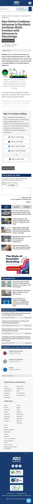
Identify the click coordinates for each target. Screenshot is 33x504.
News (9, 16)
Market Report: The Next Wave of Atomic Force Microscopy (21, 292)
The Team (19, 423)
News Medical (20, 393)
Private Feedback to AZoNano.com (21, 199)
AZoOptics (7, 393)
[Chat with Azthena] (28, 500)
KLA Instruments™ (9, 343)
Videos (6, 412)
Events (18, 410)
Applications (20, 414)
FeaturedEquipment (27, 206)
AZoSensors (19, 386)
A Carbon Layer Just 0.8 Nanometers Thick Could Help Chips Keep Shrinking (22, 212)
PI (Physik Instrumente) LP (12, 325)
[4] (6, 238)
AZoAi (18, 391)
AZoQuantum (20, 388)
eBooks (18, 407)
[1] (6, 213)
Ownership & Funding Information (10, 447)
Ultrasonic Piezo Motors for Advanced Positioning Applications (15, 322)
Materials (19, 412)
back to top (27, 453)
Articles (6, 407)
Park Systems (8, 333)
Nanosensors (16, 16)
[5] (6, 247)
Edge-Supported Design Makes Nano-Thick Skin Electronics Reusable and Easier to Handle (21, 230)
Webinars (6, 414)
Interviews (7, 416)
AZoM (5, 386)
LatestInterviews (16, 206)
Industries (19, 416)
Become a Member (9, 429)
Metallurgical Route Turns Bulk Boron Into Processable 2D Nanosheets (22, 239)
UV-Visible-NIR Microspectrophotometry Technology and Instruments (16, 314)
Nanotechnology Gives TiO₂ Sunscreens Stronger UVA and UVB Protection (22, 247)
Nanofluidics (5, 17)
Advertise (6, 436)
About (5, 425)
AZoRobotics (7, 388)
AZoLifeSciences (21, 395)
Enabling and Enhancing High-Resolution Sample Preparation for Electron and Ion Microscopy (16, 338)
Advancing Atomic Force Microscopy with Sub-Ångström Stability (16, 330)
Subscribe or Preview (14, 353)
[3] (6, 230)
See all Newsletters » (8, 376)
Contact (6, 434)
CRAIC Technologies (10, 317)
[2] (6, 221)
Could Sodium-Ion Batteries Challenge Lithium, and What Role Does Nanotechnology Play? (21, 302)
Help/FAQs (19, 418)
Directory (6, 418)
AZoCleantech (8, 391)
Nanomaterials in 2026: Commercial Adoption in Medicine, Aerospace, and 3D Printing (22, 284)
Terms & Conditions (9, 438)
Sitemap (18, 421)
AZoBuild (6, 395)
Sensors (11, 367)
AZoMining (7, 397)
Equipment (7, 410)
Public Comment (26, 197)
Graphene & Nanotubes (16, 359)
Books (18, 405)
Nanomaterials (26, 16)
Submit (28, 202)
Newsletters (7, 432)
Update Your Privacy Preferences (17, 499)
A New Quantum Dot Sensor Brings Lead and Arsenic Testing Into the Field (21, 221)
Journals (6, 421)
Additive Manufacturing (16, 351)
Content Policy (8, 444)
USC (12, 54)
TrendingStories (6, 206)
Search (6, 427)
